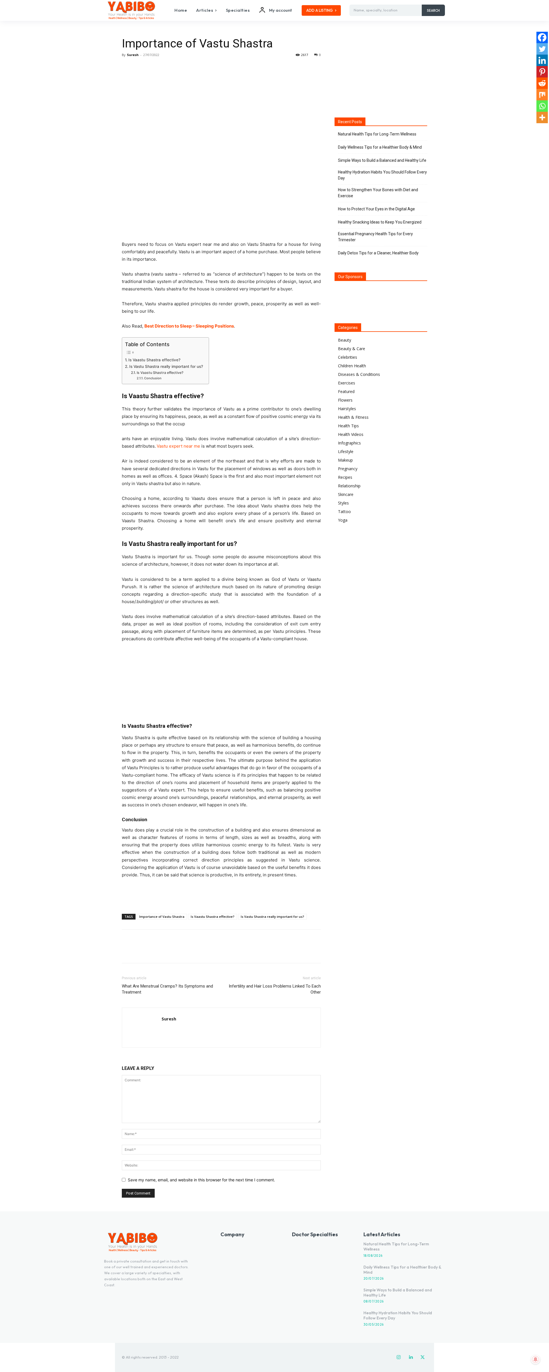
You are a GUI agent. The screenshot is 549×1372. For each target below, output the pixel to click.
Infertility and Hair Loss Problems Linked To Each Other (275, 989)
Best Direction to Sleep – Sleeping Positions (189, 326)
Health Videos (350, 434)
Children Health (352, 365)
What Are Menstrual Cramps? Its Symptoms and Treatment (167, 989)
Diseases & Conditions (359, 374)
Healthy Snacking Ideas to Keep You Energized (379, 222)
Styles (343, 503)
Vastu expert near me (178, 446)
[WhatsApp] (167, 67)
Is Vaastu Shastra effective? (154, 360)
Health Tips (348, 425)
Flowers (345, 400)
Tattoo (344, 511)
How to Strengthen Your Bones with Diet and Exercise (378, 193)
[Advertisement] (221, 894)
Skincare (345, 494)
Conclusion (153, 378)
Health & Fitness (353, 417)
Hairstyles (347, 408)
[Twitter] (140, 67)
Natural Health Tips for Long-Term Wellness (377, 134)
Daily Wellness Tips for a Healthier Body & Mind (380, 147)
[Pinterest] (154, 67)
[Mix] (542, 94)
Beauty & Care (351, 348)
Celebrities (347, 357)
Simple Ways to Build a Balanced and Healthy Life (382, 160)
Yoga (342, 520)
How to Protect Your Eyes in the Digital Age (376, 209)
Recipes (345, 477)
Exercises (346, 383)
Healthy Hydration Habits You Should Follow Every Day (382, 175)
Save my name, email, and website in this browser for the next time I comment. (201, 1179)
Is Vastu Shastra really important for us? (166, 366)
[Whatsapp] (542, 106)
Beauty (344, 340)
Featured (346, 391)
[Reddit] (542, 83)
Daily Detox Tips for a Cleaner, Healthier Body (378, 253)
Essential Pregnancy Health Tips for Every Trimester (375, 237)
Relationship (349, 485)
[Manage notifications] (535, 1359)
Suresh (133, 55)
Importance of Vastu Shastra (161, 916)
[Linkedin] (542, 60)
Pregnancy (347, 468)
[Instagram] (398, 1357)
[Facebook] (127, 67)
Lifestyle (345, 451)
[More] (180, 67)
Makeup (345, 460)
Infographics (349, 443)
